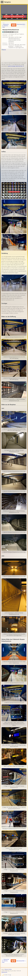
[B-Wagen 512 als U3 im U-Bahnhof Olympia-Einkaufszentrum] (14, 881)
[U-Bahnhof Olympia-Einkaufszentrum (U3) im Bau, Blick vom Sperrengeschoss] (14, 419)
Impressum (4, 972)
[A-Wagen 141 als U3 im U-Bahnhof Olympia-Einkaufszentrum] (14, 860)
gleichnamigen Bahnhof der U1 (16, 66)
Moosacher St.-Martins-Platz (5, 26)
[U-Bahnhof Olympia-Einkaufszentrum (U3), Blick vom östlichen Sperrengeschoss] (14, 624)
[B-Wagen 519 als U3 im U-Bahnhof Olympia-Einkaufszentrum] (14, 902)
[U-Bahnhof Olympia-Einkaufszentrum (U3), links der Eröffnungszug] (14, 347)
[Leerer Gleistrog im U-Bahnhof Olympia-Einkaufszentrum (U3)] (14, 595)
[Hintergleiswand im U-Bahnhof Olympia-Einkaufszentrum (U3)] (14, 190)
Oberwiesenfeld (21, 24)
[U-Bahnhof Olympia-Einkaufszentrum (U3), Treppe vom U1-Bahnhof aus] (14, 652)
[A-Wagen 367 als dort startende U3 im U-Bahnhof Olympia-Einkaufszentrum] (14, 797)
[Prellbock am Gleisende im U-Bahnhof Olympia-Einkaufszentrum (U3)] (14, 389)
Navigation (7, 2)
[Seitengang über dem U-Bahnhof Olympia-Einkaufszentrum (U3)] (14, 440)
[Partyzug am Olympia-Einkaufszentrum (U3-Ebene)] (14, 819)
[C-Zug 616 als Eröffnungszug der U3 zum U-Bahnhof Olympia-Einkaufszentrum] (14, 945)
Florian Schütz (8, 969)
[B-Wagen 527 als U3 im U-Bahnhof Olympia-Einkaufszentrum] (14, 776)
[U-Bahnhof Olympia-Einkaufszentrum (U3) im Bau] (14, 462)
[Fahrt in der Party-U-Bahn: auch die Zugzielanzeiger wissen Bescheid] (14, 735)
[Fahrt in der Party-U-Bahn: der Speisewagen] (14, 756)
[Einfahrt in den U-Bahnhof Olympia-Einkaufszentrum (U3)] (14, 838)
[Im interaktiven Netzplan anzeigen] (14, 55)
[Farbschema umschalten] (6, 975)
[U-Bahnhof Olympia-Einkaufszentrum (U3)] (14, 88)
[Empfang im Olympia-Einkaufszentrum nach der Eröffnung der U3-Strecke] (14, 923)
